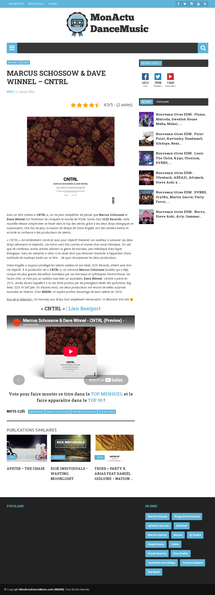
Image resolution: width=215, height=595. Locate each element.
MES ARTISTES (16, 3)
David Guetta (157, 553)
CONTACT (53, 3)
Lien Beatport (84, 308)
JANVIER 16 (14, 62)
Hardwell (154, 572)
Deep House (156, 544)
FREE (12, 457)
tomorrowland (192, 562)
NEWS (25, 62)
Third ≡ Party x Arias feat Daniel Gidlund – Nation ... (113, 473)
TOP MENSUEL (107, 394)
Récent (147, 102)
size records (107, 411)
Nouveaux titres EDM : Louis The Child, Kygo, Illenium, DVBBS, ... (179, 158)
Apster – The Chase (26, 468)
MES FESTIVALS (36, 3)
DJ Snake (195, 535)
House (178, 535)
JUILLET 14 (59, 457)
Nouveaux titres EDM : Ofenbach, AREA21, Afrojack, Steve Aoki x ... (180, 177)
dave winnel (36, 411)
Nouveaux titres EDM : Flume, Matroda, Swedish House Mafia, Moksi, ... (181, 119)
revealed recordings (161, 562)
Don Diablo (180, 553)
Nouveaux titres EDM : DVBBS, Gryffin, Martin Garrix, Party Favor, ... (181, 197)
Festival (181, 525)
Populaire (163, 101)
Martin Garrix (157, 535)
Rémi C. (11, 92)
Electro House (157, 516)
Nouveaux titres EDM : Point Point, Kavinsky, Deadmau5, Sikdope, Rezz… (179, 138)
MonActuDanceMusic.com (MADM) (41, 589)
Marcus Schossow (58, 411)
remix (175, 544)
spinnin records (158, 525)
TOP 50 (95, 400)
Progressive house (84, 411)
